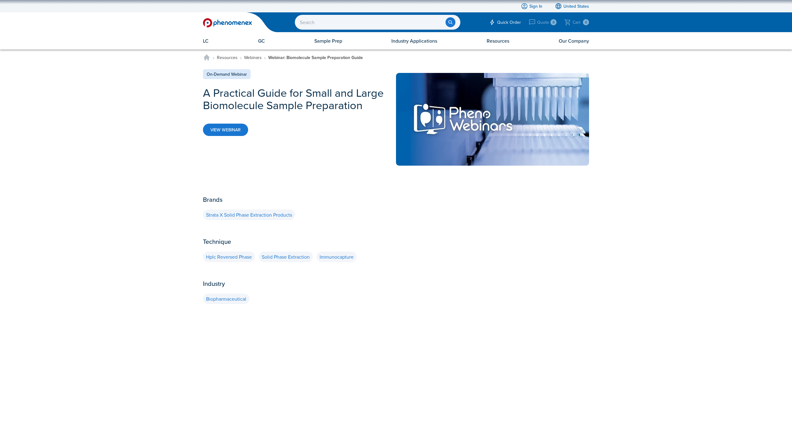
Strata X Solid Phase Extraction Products (249, 214)
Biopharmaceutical (226, 298)
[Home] (206, 57)
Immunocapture (337, 256)
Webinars (253, 57)
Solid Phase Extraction (286, 256)
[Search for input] (450, 22)
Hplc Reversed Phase (229, 256)
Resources (227, 57)
